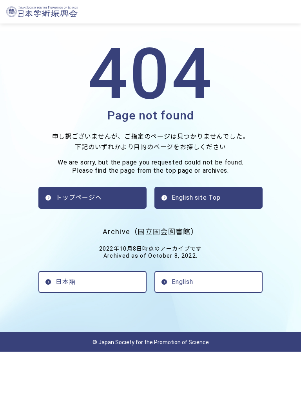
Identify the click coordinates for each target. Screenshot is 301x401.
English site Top (196, 197)
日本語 (65, 281)
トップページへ (79, 197)
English (182, 281)
